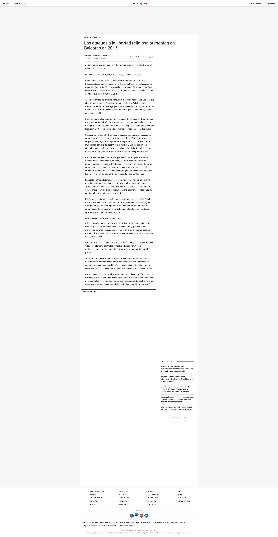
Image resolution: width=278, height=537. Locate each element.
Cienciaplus (124, 498)
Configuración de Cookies (90, 526)
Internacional (96, 498)
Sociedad (123, 494)
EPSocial (122, 504)
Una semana (176, 418)
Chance (151, 491)
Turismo (180, 494)
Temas (182, 522)
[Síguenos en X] (136, 516)
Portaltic (123, 501)
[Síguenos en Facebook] (132, 516)
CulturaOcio (153, 494)
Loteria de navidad (109, 526)
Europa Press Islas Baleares (97, 56)
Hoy (167, 418)
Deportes (94, 501)
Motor (179, 491)
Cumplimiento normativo (109, 522)
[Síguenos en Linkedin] (146, 516)
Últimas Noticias (97, 491)
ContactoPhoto (183, 501)
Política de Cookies (143, 522)
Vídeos (93, 504)
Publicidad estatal (126, 526)
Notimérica (181, 498)
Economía (123, 491)
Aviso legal (94, 522)
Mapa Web (174, 522)
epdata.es (152, 501)
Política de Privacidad (160, 522)
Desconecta (153, 498)
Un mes (185, 418)
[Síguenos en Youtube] (141, 516)
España (93, 494)
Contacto (84, 522)
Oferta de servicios (127, 522)
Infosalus (152, 504)
